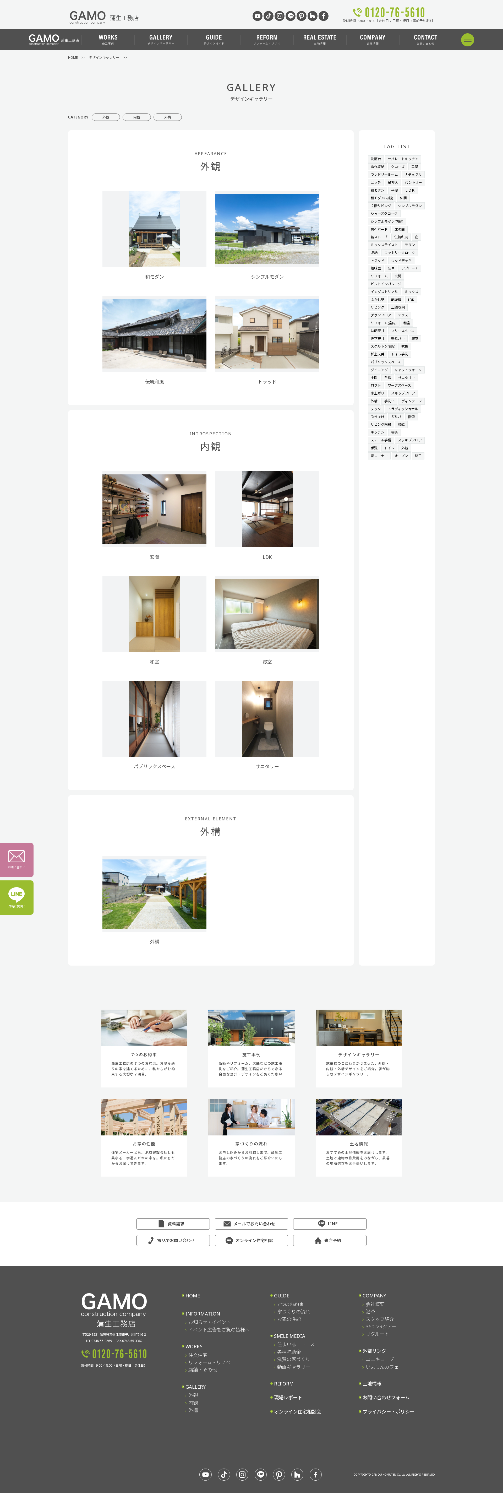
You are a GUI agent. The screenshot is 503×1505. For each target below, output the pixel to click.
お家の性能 (289, 1319)
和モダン (377, 190)
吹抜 (404, 346)
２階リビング (381, 205)
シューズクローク (384, 213)
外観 (105, 117)
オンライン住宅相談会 (297, 1411)
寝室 (415, 338)
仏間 (403, 198)
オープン (401, 455)
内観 (136, 117)
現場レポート (288, 1397)
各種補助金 (289, 1352)
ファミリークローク (399, 252)
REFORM (284, 1383)
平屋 (394, 190)
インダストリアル (384, 291)
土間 (374, 377)
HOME (192, 1295)
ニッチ (376, 182)
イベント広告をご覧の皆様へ (219, 1329)
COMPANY (374, 1295)
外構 (167, 117)
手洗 (374, 448)
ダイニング (379, 369)
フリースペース (402, 330)
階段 (411, 416)
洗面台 (376, 158)
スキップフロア (403, 393)
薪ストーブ (379, 237)
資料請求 (176, 1224)
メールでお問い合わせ (254, 1224)
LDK (411, 299)
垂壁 (414, 166)
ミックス (411, 291)
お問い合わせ (426, 43)
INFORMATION (202, 1313)
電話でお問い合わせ (176, 1240)
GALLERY (195, 1386)
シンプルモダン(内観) (387, 221)
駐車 (391, 268)
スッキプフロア (410, 440)
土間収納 (398, 307)
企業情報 (373, 43)
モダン (410, 244)
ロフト (376, 385)
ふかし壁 (377, 299)
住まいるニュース (296, 1344)
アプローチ (409, 268)
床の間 (400, 229)
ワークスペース (399, 385)
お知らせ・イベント (209, 1322)
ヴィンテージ (411, 401)
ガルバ (396, 416)
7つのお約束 (290, 1304)
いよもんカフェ (382, 1366)
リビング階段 (381, 424)
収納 (374, 252)
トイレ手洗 (399, 354)
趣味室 (376, 268)
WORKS (194, 1346)
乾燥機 (396, 299)
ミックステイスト (384, 244)
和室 (406, 323)
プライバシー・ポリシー (388, 1411)
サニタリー (406, 377)
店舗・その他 (202, 1369)
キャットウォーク (408, 369)
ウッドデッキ (401, 260)
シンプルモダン (410, 205)
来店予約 (332, 1240)
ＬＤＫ (410, 190)
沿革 (370, 1311)
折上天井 (377, 354)
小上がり (377, 393)
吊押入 (393, 182)
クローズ (397, 166)
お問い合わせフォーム (386, 1397)
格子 (418, 455)
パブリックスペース (386, 362)
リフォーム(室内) (384, 323)
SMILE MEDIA (289, 1336)
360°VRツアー (381, 1326)
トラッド (377, 260)
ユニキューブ (380, 1359)
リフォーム (379, 276)
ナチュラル (413, 174)
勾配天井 (377, 330)
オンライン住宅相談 (254, 1240)
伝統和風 (401, 237)
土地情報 (320, 43)
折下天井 (377, 338)
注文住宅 (197, 1355)
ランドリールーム (384, 174)
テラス (403, 315)
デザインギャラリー (161, 43)
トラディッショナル (403, 409)
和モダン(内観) (382, 198)
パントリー (413, 182)
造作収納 (377, 166)
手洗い (389, 401)
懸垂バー (398, 338)
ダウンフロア (381, 315)
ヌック (376, 409)
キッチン (377, 432)
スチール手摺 (381, 440)
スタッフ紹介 (380, 1319)
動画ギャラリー (293, 1366)
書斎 (394, 432)
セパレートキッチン (403, 158)
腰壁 (401, 424)
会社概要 (375, 1304)
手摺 (387, 377)
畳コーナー (379, 455)
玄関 (398, 276)
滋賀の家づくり (293, 1359)
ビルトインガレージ (386, 283)
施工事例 (108, 43)
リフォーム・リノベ (267, 43)
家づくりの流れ (293, 1311)
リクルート (377, 1333)
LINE (332, 1224)
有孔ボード (379, 229)
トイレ (389, 448)
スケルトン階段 (383, 346)
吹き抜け (377, 416)
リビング (377, 307)
